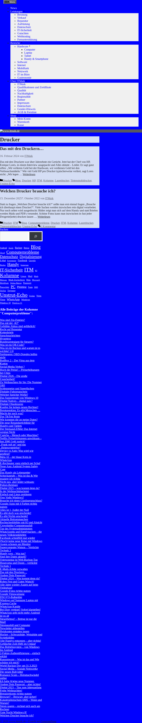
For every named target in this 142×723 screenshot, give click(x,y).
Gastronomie (24, 77)
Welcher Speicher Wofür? (14, 394)
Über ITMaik (17, 81)
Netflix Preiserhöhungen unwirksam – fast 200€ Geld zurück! (21, 440)
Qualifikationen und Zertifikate (34, 87)
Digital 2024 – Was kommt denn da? (20, 578)
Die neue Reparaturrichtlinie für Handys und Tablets (17, 424)
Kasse (20, 125)
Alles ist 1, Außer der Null (14, 509)
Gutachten (23, 33)
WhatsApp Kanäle (10, 606)
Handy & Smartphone (36, 58)
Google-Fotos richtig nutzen (15, 590)
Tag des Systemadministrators (16, 528)
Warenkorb (23, 121)
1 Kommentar (48, 226)
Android (3, 248)
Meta (28, 280)
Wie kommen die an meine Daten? (19, 419)
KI (36, 271)
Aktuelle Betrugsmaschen (14, 519)
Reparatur (22, 20)
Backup (18, 247)
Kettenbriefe (7, 332)
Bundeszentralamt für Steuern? (17, 341)
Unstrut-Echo (7, 183)
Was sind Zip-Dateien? (12, 320)
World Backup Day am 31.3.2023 (18, 665)
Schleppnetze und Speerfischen (17, 388)
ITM (39, 180)
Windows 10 (5, 303)
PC (13, 286)
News (13, 8)
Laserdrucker (62, 180)
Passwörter (4, 287)
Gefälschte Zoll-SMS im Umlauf (18, 643)
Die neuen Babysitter (11, 671)
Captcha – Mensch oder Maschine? (19, 435)
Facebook (22, 260)
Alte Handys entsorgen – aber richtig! (20, 640)
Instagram (25, 265)
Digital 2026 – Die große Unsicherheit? (13, 378)
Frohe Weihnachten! (11, 690)
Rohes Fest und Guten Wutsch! (17, 581)
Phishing (21, 286)
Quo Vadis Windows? (12, 497)
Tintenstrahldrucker (80, 180)
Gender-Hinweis (26, 109)
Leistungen (16, 11)
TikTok (3, 291)
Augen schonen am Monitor (15, 544)
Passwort (27, 283)
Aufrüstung (23, 23)
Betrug (26, 248)
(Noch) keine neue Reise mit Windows (21, 541)
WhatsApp (13, 299)
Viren (38, 295)
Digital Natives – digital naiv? (16, 400)
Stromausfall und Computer (15, 625)
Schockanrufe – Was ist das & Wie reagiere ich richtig (19, 477)
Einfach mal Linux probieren (16, 494)
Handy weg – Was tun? (13, 553)
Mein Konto (24, 118)
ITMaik (21, 84)
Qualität (21, 90)
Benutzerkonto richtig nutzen (16, 693)
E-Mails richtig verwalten (14, 569)
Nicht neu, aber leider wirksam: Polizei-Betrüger (17, 483)
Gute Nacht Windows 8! (13, 712)
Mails (36, 276)
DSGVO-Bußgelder (11, 597)
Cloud (2, 253)
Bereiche (15, 43)
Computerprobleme (38, 222)
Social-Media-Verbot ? (12, 366)
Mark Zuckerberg (16, 280)
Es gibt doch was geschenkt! (15, 513)
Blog (18, 180)
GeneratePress (48, 721)
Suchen (4, 229)
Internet (21, 65)
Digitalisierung (31, 256)
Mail (30, 276)
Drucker (7, 180)
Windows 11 (17, 303)
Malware (3, 280)
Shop (13, 115)
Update (32, 296)
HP (34, 180)
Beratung (22, 14)
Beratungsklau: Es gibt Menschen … (20, 410)
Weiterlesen (29, 174)
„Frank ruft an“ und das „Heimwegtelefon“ (13, 446)
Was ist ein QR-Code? (12, 344)
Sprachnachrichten (10, 335)
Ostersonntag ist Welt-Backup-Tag (19, 559)
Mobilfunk (23, 68)
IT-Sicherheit (24, 30)
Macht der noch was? (11, 413)
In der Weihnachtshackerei (14, 491)
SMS (36, 287)
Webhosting (23, 36)
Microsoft (36, 280)
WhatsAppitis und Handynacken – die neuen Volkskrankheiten (21, 533)
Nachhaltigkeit (25, 93)
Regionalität (23, 96)
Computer (29, 49)
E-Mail (3, 260)
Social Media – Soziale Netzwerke (19, 668)
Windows (25, 299)
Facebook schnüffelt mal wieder (17, 537)
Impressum (23, 102)
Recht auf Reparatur (11, 329)
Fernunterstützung (27, 39)
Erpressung (11, 261)
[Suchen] (35, 236)
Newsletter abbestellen (12, 628)
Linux (23, 276)
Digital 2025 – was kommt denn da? (20, 488)
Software (22, 62)
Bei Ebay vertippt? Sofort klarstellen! (20, 609)
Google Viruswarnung (12, 594)
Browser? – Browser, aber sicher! (18, 696)
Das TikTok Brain (10, 416)
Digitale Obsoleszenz (11, 404)
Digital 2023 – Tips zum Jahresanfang (20, 687)
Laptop (28, 52)
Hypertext (5, 338)
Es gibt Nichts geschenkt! (14, 516)
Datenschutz (24, 27)
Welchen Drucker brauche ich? (28, 191)
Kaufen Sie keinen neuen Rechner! (19, 407)
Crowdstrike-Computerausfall (16, 525)
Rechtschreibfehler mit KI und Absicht (21, 522)
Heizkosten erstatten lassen (14, 631)
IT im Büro (23, 74)
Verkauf (21, 17)
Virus (2, 299)
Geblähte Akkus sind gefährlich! (17, 326)
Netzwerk (22, 71)
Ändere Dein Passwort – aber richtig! (20, 684)
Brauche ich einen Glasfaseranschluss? (21, 500)
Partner (21, 99)
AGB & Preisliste (27, 112)
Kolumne (48, 180)
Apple (10, 248)
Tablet (27, 55)
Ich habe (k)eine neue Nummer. (17, 681)
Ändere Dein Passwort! (13, 575)
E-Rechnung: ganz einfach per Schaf (20, 463)
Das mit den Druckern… (22, 148)
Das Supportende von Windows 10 (19, 397)
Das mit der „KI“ (9, 323)
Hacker (3, 265)
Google (32, 260)
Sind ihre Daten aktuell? (13, 556)
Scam (30, 287)
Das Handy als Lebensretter (15, 472)
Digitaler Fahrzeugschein (13, 391)
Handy (13, 264)
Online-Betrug (16, 283)
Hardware (22, 46)
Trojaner (11, 290)
